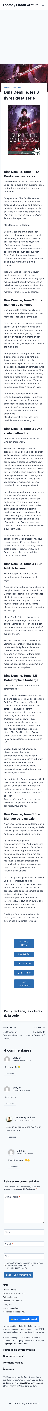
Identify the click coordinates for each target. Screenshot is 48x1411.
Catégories (8, 1304)
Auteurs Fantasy (10, 1297)
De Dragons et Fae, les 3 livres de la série (12, 1033)
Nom (8, 1232)
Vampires (17, 87)
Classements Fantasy (12, 1301)
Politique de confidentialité (19, 1349)
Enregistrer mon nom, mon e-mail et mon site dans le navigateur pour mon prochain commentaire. (25, 1265)
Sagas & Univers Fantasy (13, 1293)
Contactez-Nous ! (13, 1356)
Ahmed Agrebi (23, 1117)
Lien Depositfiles (24, 984)
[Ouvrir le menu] (42, 5)
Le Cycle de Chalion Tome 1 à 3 (35, 1032)
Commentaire (12, 1197)
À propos (8, 1369)
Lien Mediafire (24, 963)
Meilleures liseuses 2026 (14, 1312)
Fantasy (7, 87)
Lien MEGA (24, 954)
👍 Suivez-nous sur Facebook (24, 1319)
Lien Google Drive (24, 943)
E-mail (9, 1244)
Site (7, 1256)
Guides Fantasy (9, 1289)
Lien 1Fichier (24, 972)
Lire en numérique (11, 1308)
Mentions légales (13, 1362)
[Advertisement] (24, 35)
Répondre (10, 1074)
